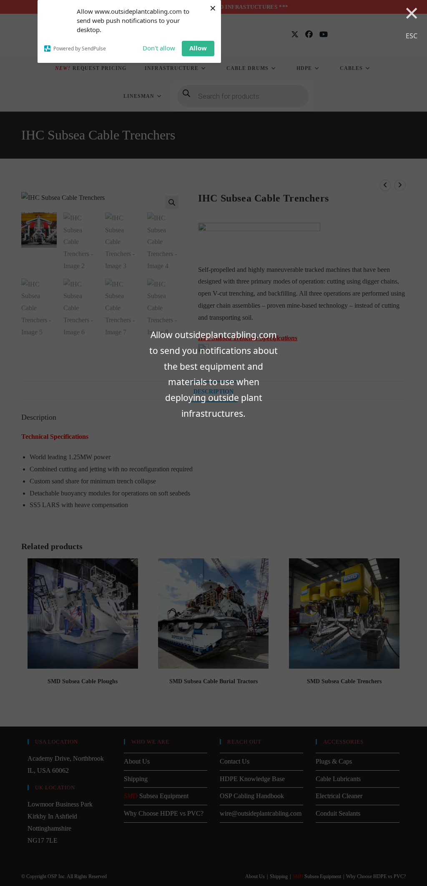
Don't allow (159, 48)
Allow (198, 48)
